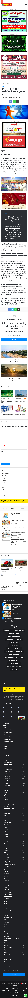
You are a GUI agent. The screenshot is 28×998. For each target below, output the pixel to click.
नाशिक (5, 839)
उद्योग (5, 751)
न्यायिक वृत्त (6, 850)
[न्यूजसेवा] (6, 4)
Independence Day (14, 645)
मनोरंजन (5, 883)
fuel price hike (14, 642)
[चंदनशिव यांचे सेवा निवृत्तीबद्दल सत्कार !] (14, 718)
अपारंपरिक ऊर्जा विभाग (8, 730)
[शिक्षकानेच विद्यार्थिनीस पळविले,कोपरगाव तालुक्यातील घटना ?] (6, 515)
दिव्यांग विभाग (6, 825)
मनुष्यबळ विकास (7, 880)
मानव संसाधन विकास (8, 896)
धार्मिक (5, 832)
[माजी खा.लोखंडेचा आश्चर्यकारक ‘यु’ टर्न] (6, 522)
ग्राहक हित (6, 799)
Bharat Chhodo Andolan (14, 636)
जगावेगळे (6, 806)
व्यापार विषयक (7, 933)
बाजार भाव (6, 871)
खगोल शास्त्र (6, 790)
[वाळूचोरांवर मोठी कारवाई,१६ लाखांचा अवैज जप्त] (21, 562)
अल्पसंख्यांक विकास (8, 737)
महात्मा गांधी (14, 669)
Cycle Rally (19, 639)
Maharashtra (19, 651)
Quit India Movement (11, 657)
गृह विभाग (6, 795)
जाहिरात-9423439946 (14, 9)
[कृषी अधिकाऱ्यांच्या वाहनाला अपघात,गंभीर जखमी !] (21, 713)
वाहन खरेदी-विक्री (7, 913)
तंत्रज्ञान (5, 818)
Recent (13, 508)
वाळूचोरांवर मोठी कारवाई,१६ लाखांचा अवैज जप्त (20, 568)
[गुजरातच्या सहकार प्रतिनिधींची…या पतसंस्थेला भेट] (7, 393)
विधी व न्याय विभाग (8, 920)
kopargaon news (9, 651)
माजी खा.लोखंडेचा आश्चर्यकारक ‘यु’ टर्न (16, 612)
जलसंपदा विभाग (7, 813)
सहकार (7, 83)
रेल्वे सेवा (5, 901)
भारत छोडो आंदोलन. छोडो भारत (14, 666)
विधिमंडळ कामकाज (8, 917)
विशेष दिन (6, 924)
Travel (21, 657)
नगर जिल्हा (6, 834)
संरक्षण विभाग (6, 950)
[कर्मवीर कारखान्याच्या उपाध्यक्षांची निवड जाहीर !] (21, 393)
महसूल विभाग (6, 885)
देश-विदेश (4, 475)
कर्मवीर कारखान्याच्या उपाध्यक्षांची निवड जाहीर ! (20, 400)
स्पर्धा (5, 964)
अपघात (5, 727)
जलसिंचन (6, 815)
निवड (5, 843)
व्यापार (5, 931)
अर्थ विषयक (7, 771)
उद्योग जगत (6, 753)
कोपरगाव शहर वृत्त (7, 785)
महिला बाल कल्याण (7, 892)
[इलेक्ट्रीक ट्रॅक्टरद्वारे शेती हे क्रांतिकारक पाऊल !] (7, 563)
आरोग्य (3, 487)
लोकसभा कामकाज (7, 903)
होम (3, 471)
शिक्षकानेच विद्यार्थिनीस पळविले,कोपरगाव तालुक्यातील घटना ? (18, 515)
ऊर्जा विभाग (6, 757)
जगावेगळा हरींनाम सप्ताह (9, 804)
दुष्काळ (5, 827)
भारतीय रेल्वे (6, 873)
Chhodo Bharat (10, 639)
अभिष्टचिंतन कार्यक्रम (8, 732)
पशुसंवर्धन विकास (7, 859)
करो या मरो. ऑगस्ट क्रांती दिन (14, 663)
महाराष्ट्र (3, 478)
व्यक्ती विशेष (6, 929)
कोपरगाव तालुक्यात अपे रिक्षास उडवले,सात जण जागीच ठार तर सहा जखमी (18, 541)
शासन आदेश (6, 936)
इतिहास (5, 748)
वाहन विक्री (6, 915)
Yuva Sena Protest (14, 660)
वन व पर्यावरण (7, 906)
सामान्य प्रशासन (7, 957)
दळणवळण (6, 820)
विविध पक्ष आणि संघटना (8, 922)
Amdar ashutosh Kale (18, 630)
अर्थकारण (6, 734)
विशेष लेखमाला (7, 927)
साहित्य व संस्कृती (7, 959)
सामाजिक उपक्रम (7, 954)
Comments (23, 508)
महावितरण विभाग (7, 889)
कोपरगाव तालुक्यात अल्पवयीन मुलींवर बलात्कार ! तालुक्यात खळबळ (13, 619)
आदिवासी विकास (7, 739)
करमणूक (5, 760)
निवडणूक (4, 482)
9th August (7, 630)
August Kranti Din (14, 633)
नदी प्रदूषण (6, 836)
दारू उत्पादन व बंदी (7, 822)
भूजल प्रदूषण (6, 876)
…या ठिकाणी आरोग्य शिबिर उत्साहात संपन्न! (7, 586)
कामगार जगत (8, 776)
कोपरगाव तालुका (5, 473)
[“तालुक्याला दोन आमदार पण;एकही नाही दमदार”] (6, 713)
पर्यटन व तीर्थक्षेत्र (7, 857)
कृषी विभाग (7, 778)
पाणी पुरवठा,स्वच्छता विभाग (9, 864)
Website (3, 457)
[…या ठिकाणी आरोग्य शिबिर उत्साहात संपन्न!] (7, 579)
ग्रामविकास (6, 797)
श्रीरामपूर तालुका (7, 943)
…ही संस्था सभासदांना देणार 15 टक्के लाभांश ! (7, 415)
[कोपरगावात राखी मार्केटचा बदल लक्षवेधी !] (6, 709)
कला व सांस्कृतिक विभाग (9, 762)
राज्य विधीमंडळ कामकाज (9, 899)
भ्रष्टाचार (5, 878)
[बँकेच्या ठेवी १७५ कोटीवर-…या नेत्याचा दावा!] (21, 408)
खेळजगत (6, 792)
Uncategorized (8, 769)
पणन (5, 852)
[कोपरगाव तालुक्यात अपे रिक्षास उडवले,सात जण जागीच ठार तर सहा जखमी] (6, 542)
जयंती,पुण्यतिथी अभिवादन (9, 808)
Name (3, 445)
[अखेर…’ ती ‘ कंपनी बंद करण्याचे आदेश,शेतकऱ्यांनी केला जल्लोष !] (14, 713)
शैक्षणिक (5, 940)
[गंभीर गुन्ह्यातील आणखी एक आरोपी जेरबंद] (21, 577)
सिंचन (5, 961)
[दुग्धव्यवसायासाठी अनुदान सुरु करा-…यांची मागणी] (21, 709)
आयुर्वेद (5, 746)
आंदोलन (5, 744)
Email (3, 451)
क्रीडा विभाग (6, 788)
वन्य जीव (5, 908)
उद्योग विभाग (6, 755)
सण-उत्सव (6, 945)
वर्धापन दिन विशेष (7, 910)
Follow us (5, 684)
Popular (4, 508)
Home (3, 83)
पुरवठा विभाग (6, 866)
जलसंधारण (6, 811)
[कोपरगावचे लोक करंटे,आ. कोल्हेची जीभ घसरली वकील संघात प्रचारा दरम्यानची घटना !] (6, 535)
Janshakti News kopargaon (14, 648)
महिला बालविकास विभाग (9, 894)
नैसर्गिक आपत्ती (7, 848)
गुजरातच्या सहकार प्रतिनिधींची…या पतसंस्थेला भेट (6, 401)
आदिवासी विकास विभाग (9, 741)
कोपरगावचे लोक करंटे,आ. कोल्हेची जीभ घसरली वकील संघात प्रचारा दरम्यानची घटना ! (18, 534)
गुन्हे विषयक (4, 485)
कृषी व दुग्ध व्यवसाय (8, 764)
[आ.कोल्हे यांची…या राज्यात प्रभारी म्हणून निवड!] (14, 709)
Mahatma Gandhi (14, 654)
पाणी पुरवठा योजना (8, 862)
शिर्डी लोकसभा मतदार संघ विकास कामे (11, 938)
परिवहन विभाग (7, 855)
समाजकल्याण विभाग (8, 947)
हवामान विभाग (7, 966)
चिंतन (5, 801)
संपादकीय (4, 480)
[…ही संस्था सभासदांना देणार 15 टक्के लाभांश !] (7, 408)
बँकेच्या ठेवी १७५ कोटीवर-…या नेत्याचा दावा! (20, 415)
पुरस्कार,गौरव (6, 869)
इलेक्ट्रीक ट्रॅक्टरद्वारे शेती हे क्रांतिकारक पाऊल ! (6, 569)
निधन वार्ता (4, 489)
